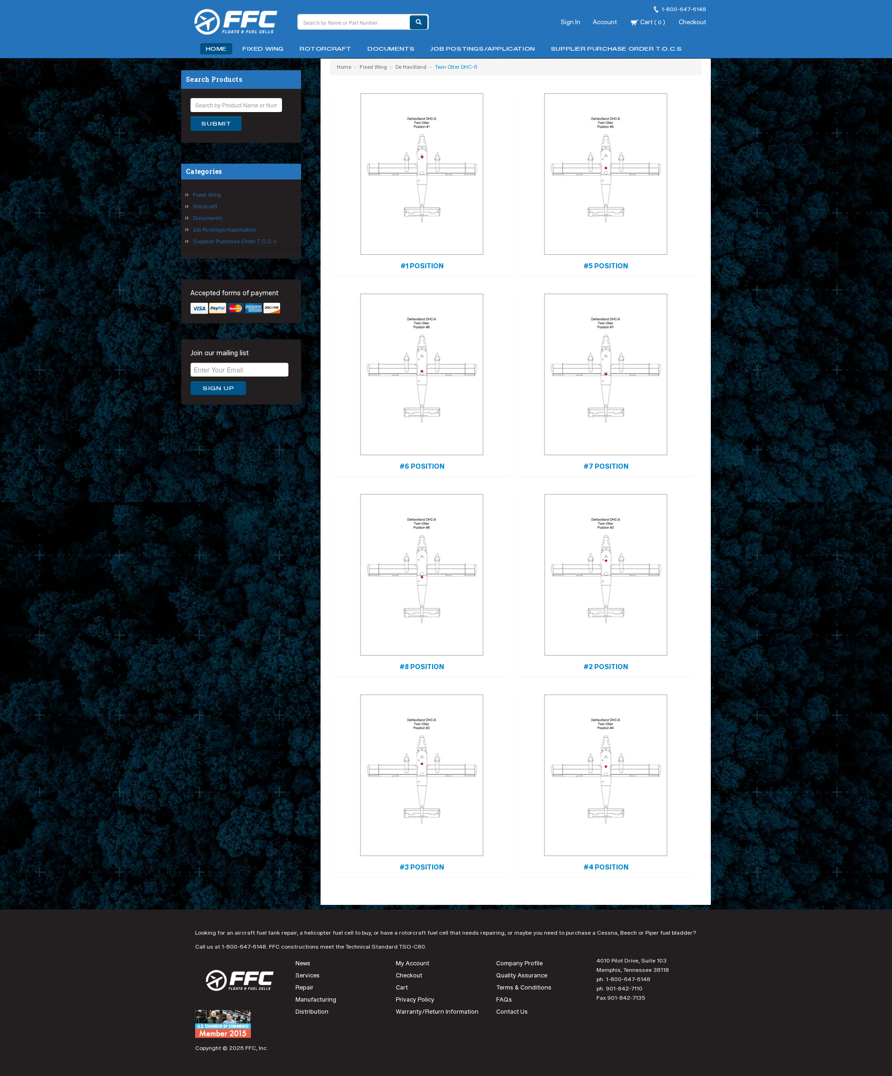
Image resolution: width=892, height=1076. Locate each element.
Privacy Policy (415, 999)
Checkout (692, 22)
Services (307, 975)
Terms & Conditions (523, 987)
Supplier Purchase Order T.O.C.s (616, 49)
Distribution (311, 1011)
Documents (390, 49)
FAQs (504, 999)
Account (605, 22)
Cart (652, 22)
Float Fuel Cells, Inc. (241, 23)
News (302, 963)
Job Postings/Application (482, 49)
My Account (412, 963)
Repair (304, 987)
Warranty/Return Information (437, 1011)
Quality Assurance (521, 975)
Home (216, 49)
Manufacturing (315, 999)
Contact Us (512, 1011)
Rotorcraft (326, 49)
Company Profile (519, 963)
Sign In (570, 22)
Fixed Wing (263, 49)
